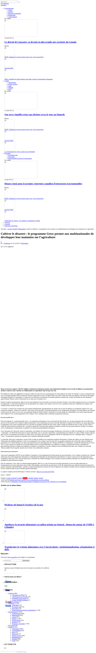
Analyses (7, 222)
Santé (10, 86)
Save (26, 478)
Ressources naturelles (14, 13)
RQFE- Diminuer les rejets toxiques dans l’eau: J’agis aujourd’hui (23, 57)
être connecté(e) (12, 557)
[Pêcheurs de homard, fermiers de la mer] (14, 501)
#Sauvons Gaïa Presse (11, 226)
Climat (10, 10)
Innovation (11, 157)
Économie (7, 153)
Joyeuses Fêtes (8, 68)
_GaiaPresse (6, 243)
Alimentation (12, 82)
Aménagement (12, 17)
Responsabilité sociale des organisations (20, 158)
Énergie (10, 12)
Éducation (15, 634)
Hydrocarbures (16, 620)
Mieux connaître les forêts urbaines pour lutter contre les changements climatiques (28, 79)
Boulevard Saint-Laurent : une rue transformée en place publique (30, 480)
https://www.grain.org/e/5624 (45, 471)
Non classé (11, 625)
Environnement (9, 8)
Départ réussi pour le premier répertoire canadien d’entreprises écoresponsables (43, 183)
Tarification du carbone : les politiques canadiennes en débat (22, 221)
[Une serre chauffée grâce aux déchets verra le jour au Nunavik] (20, 109)
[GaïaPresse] (5, 3)
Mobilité (10, 87)
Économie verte (13, 155)
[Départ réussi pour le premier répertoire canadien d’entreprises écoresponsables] (20, 178)
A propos (7, 224)
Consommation (16, 630)
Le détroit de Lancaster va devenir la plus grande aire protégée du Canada (40, 42)
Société (6, 81)
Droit (9, 89)
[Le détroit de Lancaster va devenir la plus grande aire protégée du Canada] (20, 36)
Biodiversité (11, 15)
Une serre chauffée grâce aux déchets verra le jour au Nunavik (34, 114)
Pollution (14, 622)
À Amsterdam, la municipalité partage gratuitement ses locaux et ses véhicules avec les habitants (38, 481)
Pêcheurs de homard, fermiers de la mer (23, 504)
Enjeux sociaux (12, 84)
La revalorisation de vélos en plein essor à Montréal (19, 152)
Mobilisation (15, 637)
